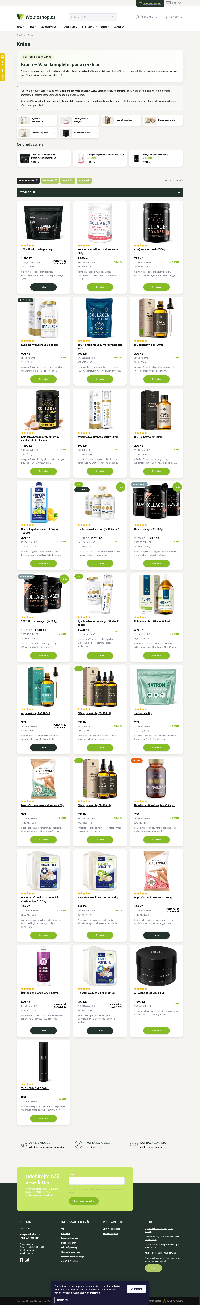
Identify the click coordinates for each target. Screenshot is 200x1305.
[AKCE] (100, 596)
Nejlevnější (50, 180)
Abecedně (84, 180)
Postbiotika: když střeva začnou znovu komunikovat (162, 1238)
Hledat (114, 17)
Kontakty (65, 1233)
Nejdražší (67, 180)
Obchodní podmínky (70, 1252)
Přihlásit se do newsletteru (84, 1201)
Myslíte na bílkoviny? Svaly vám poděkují (159, 1230)
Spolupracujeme (110, 1233)
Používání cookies (69, 1261)
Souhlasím (136, 1288)
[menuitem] (21, 27)
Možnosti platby (68, 1243)
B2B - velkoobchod (111, 1229)
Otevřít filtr (28, 192)
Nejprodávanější (28, 180)
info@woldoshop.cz (30, 1234)
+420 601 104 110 (29, 1238)
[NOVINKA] (156, 780)
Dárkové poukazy (69, 1247)
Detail (43, 287)
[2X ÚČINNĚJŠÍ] (43, 319)
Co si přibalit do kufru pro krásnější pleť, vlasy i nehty (162, 1246)
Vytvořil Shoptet (153, 1301)
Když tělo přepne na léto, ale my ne (160, 1253)
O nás (64, 1229)
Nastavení (62, 1299)
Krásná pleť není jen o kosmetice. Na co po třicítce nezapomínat (162, 1259)
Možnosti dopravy (69, 1238)
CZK (174, 2)
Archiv (153, 1268)
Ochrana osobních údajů (72, 1257)
